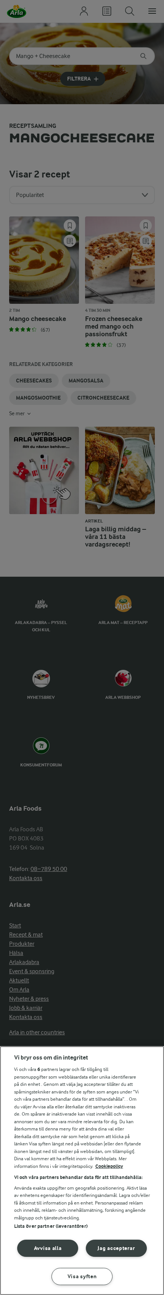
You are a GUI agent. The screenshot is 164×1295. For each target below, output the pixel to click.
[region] (82, 1170)
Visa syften (82, 1276)
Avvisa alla (48, 1248)
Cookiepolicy (109, 1166)
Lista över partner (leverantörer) (51, 1226)
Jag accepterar (116, 1248)
